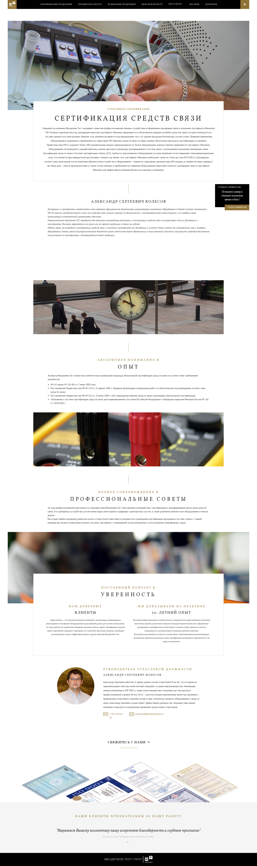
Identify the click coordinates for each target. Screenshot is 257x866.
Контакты (211, 4)
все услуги (175, 4)
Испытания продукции (122, 4)
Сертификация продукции (56, 4)
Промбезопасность (90, 4)
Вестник (194, 4)
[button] (175, 4)
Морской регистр (152, 4)
